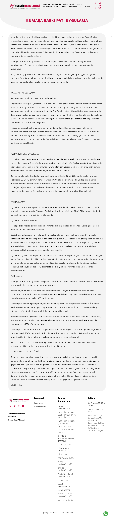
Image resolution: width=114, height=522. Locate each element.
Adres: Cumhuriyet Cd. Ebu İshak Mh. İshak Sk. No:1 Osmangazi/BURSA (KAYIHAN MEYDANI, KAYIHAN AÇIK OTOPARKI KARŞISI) (96, 423)
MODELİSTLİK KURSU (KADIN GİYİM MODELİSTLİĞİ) (66, 423)
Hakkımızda (56, 4)
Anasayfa (46, 4)
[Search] (96, 3)
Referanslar (73, 6)
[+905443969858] (105, 513)
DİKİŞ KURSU (63, 455)
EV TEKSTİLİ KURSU (65, 500)
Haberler (79, 4)
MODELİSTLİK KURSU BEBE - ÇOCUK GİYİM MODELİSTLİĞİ (67, 415)
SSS (81, 6)
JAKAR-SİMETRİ (64, 490)
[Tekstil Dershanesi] (25, 5)
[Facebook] (100, 3)
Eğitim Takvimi (68, 4)
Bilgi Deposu (47, 6)
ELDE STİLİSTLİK (64, 445)
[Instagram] (95, 7)
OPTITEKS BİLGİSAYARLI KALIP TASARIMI (66, 438)
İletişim (87, 6)
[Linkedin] (99, 7)
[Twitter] (100, 5)
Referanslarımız (40, 407)
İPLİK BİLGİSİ (63, 480)
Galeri (56, 6)
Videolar (64, 6)
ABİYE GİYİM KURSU (66, 458)
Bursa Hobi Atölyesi (16, 420)
